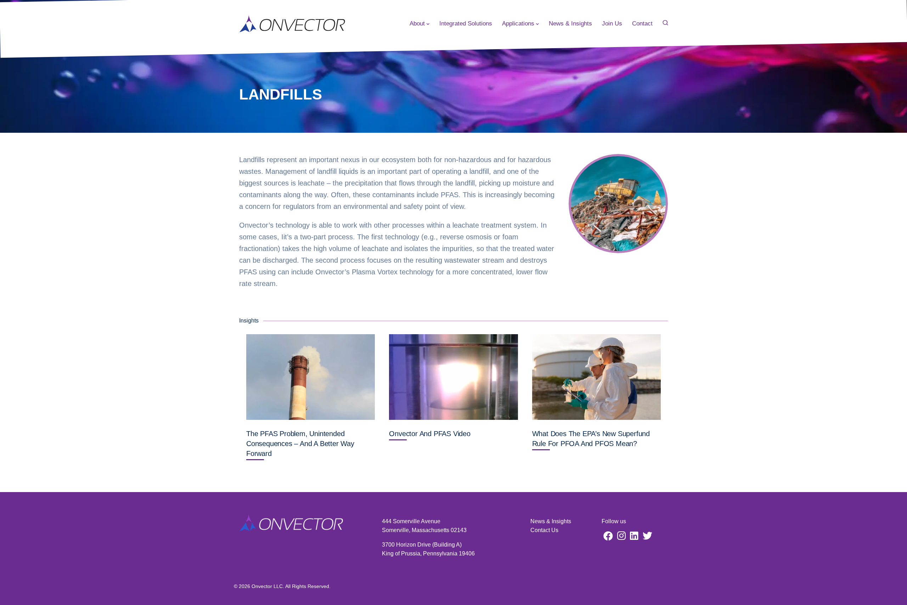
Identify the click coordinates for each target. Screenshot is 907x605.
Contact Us (544, 530)
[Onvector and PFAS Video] (453, 377)
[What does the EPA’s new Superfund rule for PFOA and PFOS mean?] (596, 377)
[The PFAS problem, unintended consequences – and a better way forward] (310, 377)
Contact (642, 23)
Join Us (612, 23)
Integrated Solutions (465, 23)
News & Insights (570, 23)
